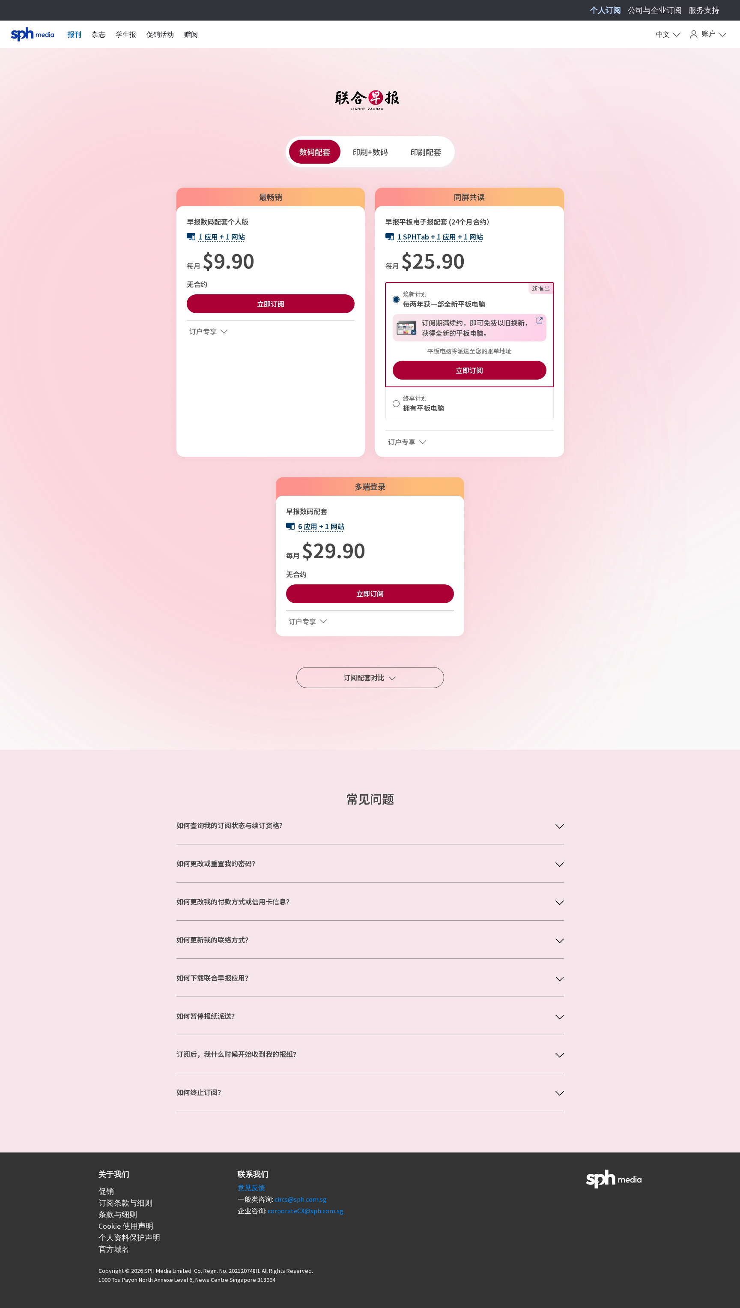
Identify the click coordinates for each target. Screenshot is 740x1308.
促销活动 (160, 34)
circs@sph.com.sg (301, 1199)
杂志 (98, 34)
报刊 (74, 34)
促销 (106, 1191)
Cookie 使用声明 (125, 1226)
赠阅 (191, 34)
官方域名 (113, 1249)
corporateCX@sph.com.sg (305, 1210)
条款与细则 (117, 1214)
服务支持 (704, 10)
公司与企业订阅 (655, 10)
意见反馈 (251, 1187)
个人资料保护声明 (129, 1237)
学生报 (126, 34)
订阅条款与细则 (125, 1203)
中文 (663, 34)
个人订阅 (605, 10)
